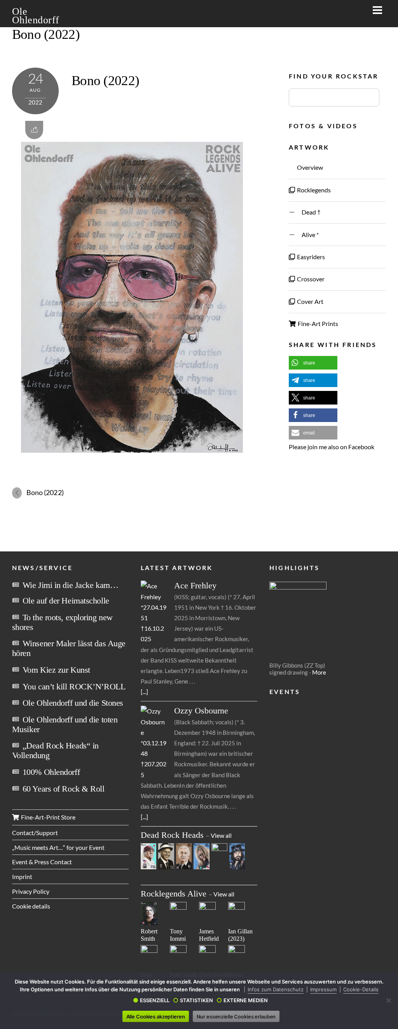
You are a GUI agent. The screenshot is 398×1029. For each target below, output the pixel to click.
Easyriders (310, 256)
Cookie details (31, 906)
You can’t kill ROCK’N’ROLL (74, 686)
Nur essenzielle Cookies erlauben (236, 1016)
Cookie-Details (361, 989)
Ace (195, 585)
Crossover (310, 279)
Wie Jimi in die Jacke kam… (71, 585)
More (319, 672)
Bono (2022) (46, 34)
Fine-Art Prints (317, 323)
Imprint (22, 876)
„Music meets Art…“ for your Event (58, 847)
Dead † (308, 212)
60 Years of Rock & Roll (64, 789)
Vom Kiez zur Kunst (56, 670)
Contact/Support (35, 832)
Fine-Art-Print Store (47, 817)
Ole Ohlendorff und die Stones (73, 703)
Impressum (323, 989)
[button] (313, 363)
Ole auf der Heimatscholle (66, 600)
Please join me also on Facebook (331, 446)
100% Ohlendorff (51, 772)
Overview (309, 167)
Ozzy (201, 710)
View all (221, 835)
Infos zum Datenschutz (276, 989)
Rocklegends (313, 190)
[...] (144, 691)
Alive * (307, 234)
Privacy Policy (30, 891)
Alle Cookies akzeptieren (155, 1016)
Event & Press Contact (42, 861)
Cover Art (309, 301)
